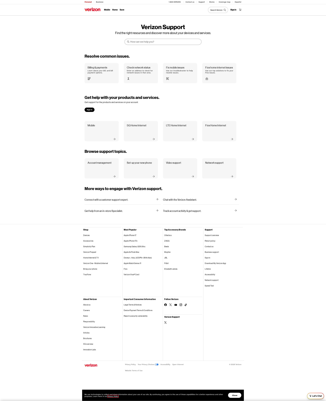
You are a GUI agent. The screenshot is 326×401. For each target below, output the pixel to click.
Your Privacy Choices (146, 364)
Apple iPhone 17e (130, 241)
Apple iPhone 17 (130, 235)
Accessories (88, 241)
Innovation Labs (89, 349)
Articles (86, 333)
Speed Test (209, 286)
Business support (212, 252)
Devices (86, 235)
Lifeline (208, 269)
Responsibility (89, 321)
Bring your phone (90, 269)
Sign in (207, 258)
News (85, 316)
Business (99, 2)
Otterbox (168, 235)
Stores (211, 2)
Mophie (167, 252)
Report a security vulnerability (136, 316)
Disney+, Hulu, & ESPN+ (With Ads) (138, 258)
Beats (166, 246)
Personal (88, 2)
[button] (102, 73)
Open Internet (178, 364)
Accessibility (210, 274)
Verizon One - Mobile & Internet (95, 263)
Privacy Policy (130, 364)
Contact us (190, 2)
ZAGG (166, 241)
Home (115, 9)
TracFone (87, 274)
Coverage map (224, 2)
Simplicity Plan (89, 246)
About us (86, 305)
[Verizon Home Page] (92, 9)
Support (202, 2)
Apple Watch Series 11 (132, 263)
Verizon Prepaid (89, 252)
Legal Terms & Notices (133, 305)
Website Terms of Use (133, 371)
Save (122, 9)
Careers (86, 310)
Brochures (87, 338)
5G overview (88, 344)
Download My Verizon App (215, 263)
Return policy (210, 241)
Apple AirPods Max (131, 252)
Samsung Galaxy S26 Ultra (134, 246)
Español (238, 2)
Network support (212, 280)
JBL (166, 258)
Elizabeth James (171, 269)
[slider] (315, 396)
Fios (125, 269)
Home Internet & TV (91, 258)
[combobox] (163, 42)
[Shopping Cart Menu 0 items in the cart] (240, 9)
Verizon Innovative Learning (94, 327)
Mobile (107, 9)
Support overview (212, 235)
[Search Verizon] (218, 10)
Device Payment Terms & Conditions (138, 310)
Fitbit (166, 263)
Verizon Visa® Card (131, 274)
